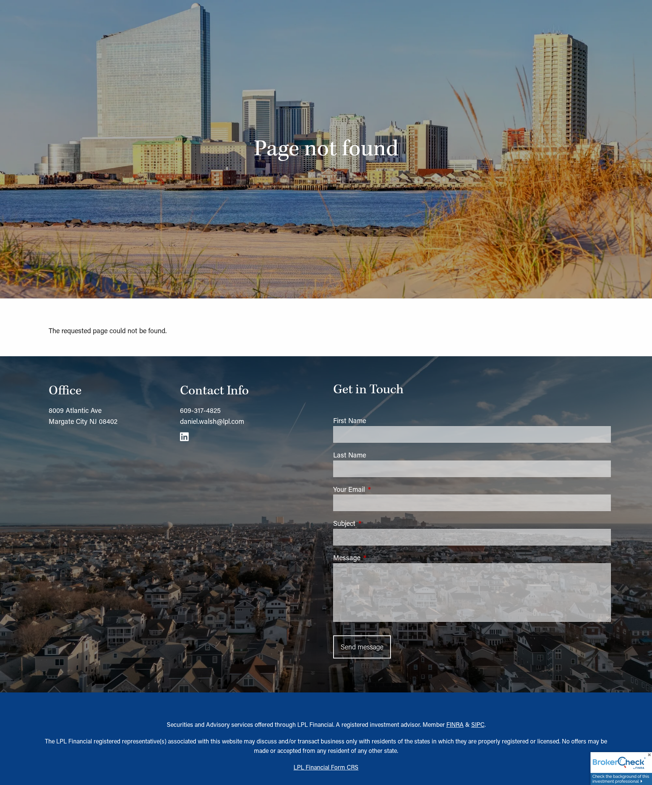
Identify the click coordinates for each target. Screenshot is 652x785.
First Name (349, 420)
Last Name (349, 454)
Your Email (380, 489)
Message (378, 557)
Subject (375, 523)
